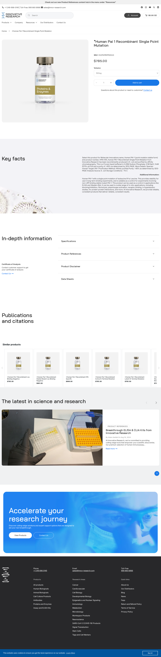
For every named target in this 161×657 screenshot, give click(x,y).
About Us (125, 585)
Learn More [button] (70, 653)
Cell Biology (77, 592)
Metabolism (77, 608)
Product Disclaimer (70, 266)
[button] (6, 22)
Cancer (75, 585)
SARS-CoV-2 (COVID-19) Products (86, 623)
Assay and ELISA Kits (42, 608)
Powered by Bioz (99, 52)
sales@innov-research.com (55, 7)
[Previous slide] (146, 403)
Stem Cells (76, 631)
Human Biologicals (41, 589)
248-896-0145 (13, 7)
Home (4, 31)
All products (38, 585)
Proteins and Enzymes (42, 604)
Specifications (68, 241)
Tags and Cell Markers (81, 635)
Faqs (123, 600)
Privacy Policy (127, 612)
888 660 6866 (34, 7)
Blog (123, 592)
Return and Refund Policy (131, 604)
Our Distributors (127, 589)
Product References (71, 253)
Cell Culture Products (42, 596)
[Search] (29, 15)
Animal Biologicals (40, 592)
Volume (97, 68)
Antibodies (37, 600)
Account (134, 15)
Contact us (147, 90)
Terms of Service (128, 608)
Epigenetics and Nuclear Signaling (86, 600)
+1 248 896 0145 (40, 571)
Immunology (77, 604)
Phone (36, 568)
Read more (110, 448)
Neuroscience (78, 619)
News (123, 596)
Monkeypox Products (81, 615)
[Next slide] (156, 403)
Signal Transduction (80, 627)
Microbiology (77, 612)
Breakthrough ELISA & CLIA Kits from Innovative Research (25, 411)
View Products (20, 535)
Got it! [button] (150, 653)
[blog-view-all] (156, 473)
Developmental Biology (81, 596)
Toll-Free (124, 568)
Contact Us (6, 274)
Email (74, 568)
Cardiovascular (78, 589)
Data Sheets (67, 279)
